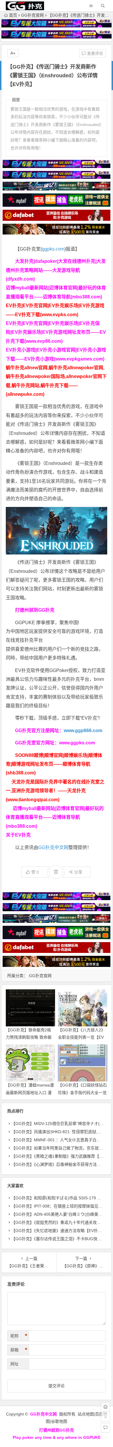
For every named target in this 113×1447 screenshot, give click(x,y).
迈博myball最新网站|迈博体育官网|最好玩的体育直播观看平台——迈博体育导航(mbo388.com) (55, 817)
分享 (78, 872)
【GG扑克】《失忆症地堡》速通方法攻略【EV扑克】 (58, 1230)
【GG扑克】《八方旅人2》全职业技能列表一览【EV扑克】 (81, 1037)
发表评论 (94, 53)
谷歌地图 (59, 1421)
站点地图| (86, 1414)
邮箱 (18, 1350)
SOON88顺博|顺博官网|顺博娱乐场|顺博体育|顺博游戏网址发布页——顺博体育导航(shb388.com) (54, 764)
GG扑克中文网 (53, 847)
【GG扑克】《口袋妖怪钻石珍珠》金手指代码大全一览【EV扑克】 (82, 1092)
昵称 (18, 1336)
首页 (13, 15)
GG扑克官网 (32, 15)
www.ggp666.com (83, 730)
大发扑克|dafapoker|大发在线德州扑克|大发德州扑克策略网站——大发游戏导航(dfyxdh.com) (56, 270)
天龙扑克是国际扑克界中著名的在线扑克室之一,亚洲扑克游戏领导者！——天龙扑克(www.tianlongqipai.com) (55, 790)
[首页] (105, 1406)
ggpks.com (53, 248)
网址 (14, 1364)
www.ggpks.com (77, 742)
